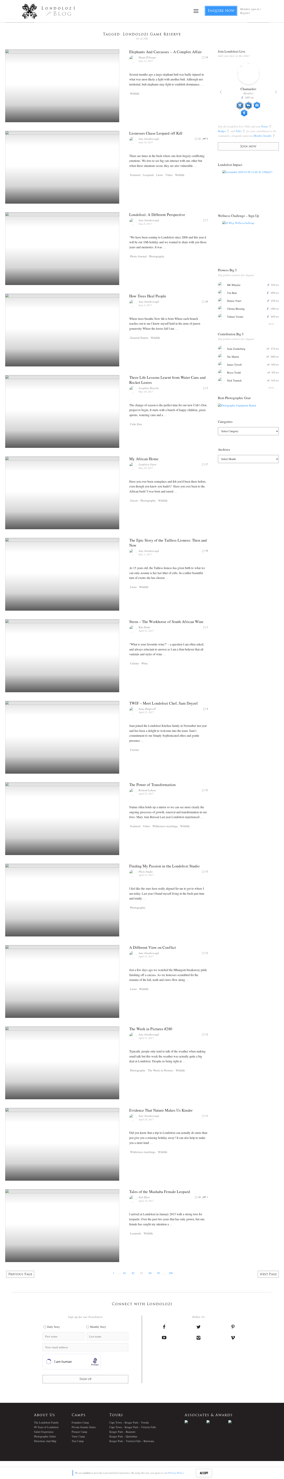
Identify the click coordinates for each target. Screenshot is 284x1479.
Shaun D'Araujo (147, 57)
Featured (135, 175)
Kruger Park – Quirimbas (123, 1436)
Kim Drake (144, 627)
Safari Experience (44, 1432)
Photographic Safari (45, 1436)
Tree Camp (78, 1441)
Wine (144, 663)
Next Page (268, 1274)
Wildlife (134, 93)
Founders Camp (80, 1422)
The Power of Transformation (152, 784)
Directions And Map (45, 1441)
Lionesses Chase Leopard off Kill (155, 133)
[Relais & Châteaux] (239, 1421)
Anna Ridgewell (147, 709)
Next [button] (276, 92)
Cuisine (134, 663)
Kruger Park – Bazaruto (122, 1432)
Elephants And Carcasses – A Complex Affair (165, 51)
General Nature (139, 338)
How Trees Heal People (147, 296)
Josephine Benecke (149, 388)
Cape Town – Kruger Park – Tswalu (129, 1422)
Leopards (148, 175)
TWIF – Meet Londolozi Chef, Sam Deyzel (163, 703)
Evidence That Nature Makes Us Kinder (161, 1110)
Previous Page (20, 1274)
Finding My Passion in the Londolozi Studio (164, 866)
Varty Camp (78, 1436)
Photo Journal (138, 256)
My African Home (143, 458)
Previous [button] (221, 92)
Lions (159, 175)
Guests (134, 500)
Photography (156, 256)
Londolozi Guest (147, 464)
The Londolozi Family (46, 1422)
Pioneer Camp (79, 1432)
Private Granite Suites (84, 1427)
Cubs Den (136, 424)
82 (133, 1273)
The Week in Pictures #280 (150, 1028)
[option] (248, 91)
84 (150, 1273)
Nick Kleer (144, 1197)
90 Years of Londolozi (46, 1427)
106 (171, 1273)
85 (158, 1273)
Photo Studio (146, 871)
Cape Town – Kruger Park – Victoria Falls (132, 1427)
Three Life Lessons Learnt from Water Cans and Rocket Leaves (167, 380)
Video (169, 175)
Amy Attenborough (149, 139)
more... (272, 323)
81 (124, 1273)
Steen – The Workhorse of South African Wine (166, 621)
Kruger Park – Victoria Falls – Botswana (131, 1441)
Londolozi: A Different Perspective (157, 214)
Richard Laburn (147, 790)
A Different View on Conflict (152, 947)
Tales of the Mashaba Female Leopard (159, 1191)
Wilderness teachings (165, 826)
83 (141, 1273)
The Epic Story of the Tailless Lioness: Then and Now (168, 543)
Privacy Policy (176, 1473)
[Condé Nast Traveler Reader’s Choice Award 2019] (196, 1421)
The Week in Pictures (160, 1070)
